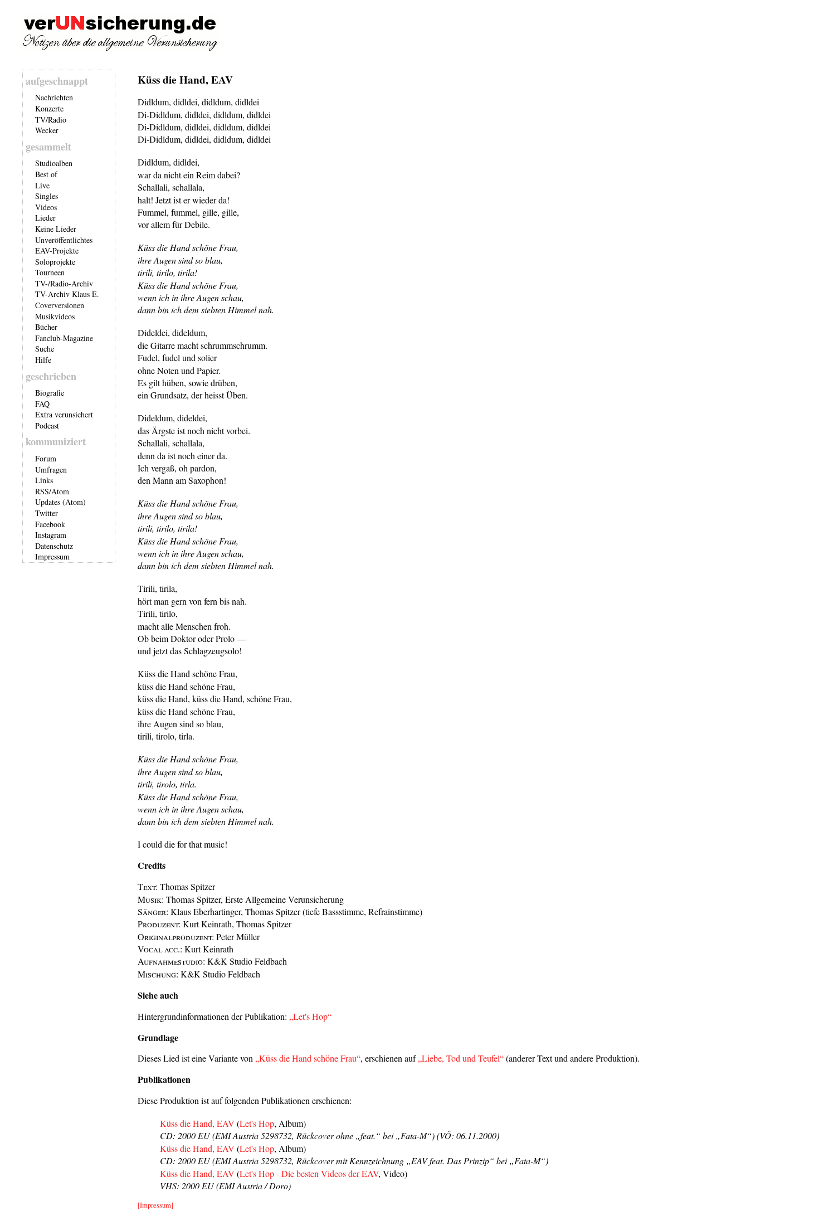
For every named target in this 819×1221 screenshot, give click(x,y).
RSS (42, 491)
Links (44, 480)
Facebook (50, 524)
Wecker (46, 130)
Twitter (46, 513)
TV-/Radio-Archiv (64, 283)
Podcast (47, 425)
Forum (45, 458)
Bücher (46, 327)
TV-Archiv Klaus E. (67, 294)
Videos (46, 207)
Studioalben (53, 163)
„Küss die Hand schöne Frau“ (307, 1058)
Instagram (50, 534)
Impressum (52, 556)
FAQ (42, 403)
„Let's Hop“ (310, 1016)
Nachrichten (54, 97)
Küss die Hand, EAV (197, 1123)
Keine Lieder (55, 228)
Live (42, 185)
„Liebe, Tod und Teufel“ (461, 1058)
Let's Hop (257, 1123)
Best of (46, 174)
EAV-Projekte (57, 250)
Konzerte (49, 108)
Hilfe (43, 359)
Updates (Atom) (60, 502)
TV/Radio (50, 119)
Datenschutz (54, 546)
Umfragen (51, 469)
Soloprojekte (55, 261)
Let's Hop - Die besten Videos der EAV (309, 1173)
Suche (44, 348)
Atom (60, 491)
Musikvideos (55, 316)
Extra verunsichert (64, 414)
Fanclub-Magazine (64, 338)
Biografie (49, 392)
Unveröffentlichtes (63, 240)
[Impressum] (155, 1205)
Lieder (45, 217)
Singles (46, 196)
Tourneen (50, 272)
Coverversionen (59, 305)
